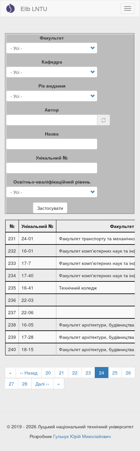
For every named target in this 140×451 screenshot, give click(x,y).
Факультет (52, 37)
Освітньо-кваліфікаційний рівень (52, 181)
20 (50, 372)
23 (90, 372)
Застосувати (50, 208)
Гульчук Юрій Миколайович (82, 436)
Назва (52, 133)
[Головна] (10, 8)
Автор (52, 109)
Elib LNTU (34, 8)
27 (13, 383)
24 (103, 373)
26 (130, 372)
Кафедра (52, 61)
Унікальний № (52, 157)
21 (63, 372)
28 (27, 383)
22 (77, 372)
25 (117, 372)
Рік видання (51, 85)
